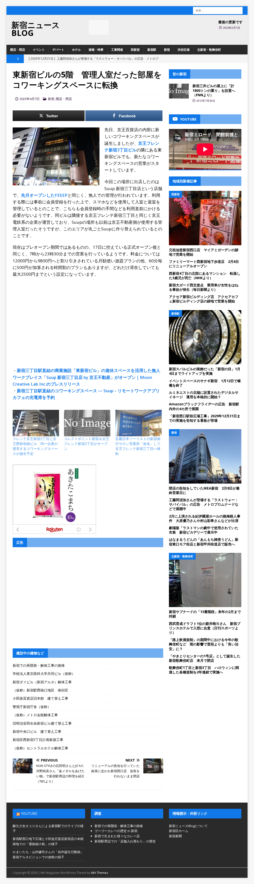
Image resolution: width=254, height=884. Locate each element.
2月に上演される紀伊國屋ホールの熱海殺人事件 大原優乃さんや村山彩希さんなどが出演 (204, 518)
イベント (39, 50)
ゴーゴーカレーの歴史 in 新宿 (116, 831)
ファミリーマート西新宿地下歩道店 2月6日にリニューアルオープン (204, 263)
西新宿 (135, 50)
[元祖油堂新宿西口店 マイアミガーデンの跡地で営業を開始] (205, 218)
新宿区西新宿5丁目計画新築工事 (38, 739)
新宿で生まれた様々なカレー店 (117, 836)
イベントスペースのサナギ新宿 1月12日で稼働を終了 (205, 383)
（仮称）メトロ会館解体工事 (35, 714)
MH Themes (99, 873)
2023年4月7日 (30, 99)
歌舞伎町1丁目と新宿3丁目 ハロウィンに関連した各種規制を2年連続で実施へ (204, 669)
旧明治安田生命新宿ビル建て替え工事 (42, 723)
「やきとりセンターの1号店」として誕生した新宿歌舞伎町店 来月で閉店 (204, 658)
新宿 (167, 50)
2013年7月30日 (205, 100)
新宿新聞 (175, 836)
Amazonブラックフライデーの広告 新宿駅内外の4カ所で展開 (204, 406)
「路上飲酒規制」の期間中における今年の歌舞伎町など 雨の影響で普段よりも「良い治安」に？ (203, 644)
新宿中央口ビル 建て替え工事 (37, 731)
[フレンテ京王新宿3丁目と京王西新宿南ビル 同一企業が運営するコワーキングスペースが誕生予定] (36, 423)
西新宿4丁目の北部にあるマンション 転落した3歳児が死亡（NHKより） (204, 275)
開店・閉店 (17, 50)
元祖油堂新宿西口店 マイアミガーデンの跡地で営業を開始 (203, 252)
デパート (58, 50)
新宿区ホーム (178, 831)
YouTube (29, 813)
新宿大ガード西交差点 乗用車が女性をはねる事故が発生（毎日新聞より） (203, 287)
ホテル (76, 50)
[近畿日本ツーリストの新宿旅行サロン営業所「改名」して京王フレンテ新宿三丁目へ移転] (138, 423)
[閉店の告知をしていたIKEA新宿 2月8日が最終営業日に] (205, 456)
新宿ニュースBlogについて (188, 826)
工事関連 (117, 50)
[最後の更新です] (99, 27)
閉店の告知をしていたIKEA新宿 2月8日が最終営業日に (204, 490)
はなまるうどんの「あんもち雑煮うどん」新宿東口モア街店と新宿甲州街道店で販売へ (203, 541)
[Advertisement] (88, 317)
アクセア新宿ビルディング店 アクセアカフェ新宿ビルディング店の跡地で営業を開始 (203, 298)
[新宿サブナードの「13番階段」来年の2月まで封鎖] (205, 580)
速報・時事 (96, 50)
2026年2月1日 (231, 27)
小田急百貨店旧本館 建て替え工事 (40, 698)
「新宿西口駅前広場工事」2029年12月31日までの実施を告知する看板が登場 (204, 418)
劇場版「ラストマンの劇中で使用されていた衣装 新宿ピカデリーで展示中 (203, 530)
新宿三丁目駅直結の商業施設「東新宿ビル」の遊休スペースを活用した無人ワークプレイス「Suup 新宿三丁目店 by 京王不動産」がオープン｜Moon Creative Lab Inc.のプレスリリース (86, 377)
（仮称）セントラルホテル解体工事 (40, 748)
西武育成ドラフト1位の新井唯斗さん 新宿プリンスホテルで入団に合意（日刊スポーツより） (204, 628)
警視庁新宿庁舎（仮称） (32, 706)
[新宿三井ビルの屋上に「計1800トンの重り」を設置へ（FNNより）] (179, 91)
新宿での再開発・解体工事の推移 (39, 665)
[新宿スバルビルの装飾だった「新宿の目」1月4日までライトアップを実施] (205, 337)
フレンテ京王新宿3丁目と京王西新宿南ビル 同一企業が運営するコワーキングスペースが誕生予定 (35, 446)
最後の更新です (230, 22)
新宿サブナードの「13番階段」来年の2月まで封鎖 (205, 613)
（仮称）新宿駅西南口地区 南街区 (40, 690)
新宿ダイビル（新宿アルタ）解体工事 (42, 682)
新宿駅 (151, 50)
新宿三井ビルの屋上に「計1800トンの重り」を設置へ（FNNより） (213, 90)
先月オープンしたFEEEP (44, 195)
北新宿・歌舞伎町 (209, 50)
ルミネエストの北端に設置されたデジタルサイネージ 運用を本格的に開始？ (203, 394)
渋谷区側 (184, 50)
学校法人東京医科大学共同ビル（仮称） (44, 673)
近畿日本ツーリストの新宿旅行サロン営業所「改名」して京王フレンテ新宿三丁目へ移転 (137, 446)
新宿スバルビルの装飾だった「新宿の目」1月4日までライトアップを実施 (204, 371)
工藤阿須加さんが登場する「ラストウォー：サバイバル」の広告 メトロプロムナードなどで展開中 (203, 504)
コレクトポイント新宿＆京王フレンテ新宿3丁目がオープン (86, 443)
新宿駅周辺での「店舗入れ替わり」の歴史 (125, 841)
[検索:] (218, 10)
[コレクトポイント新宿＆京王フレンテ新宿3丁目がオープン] (87, 423)
